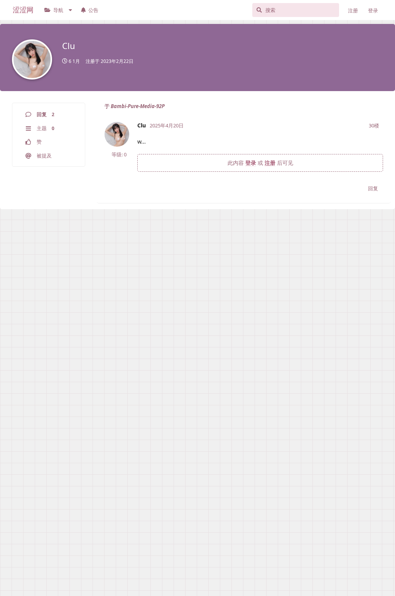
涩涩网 (23, 9)
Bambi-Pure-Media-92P (138, 106)
